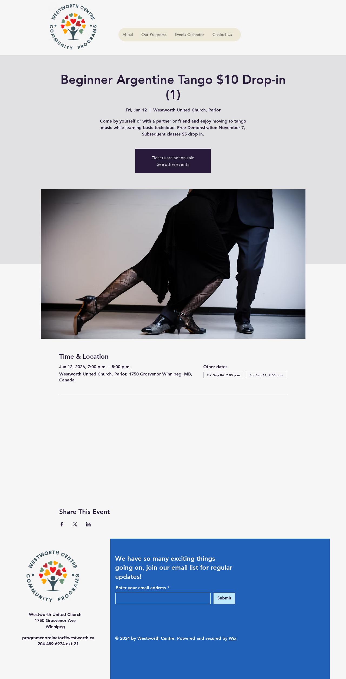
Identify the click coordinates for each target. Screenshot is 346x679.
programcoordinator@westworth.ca (58, 637)
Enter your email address (141, 588)
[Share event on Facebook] (61, 524)
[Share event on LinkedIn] (88, 524)
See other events (173, 164)
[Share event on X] (75, 524)
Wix (233, 638)
